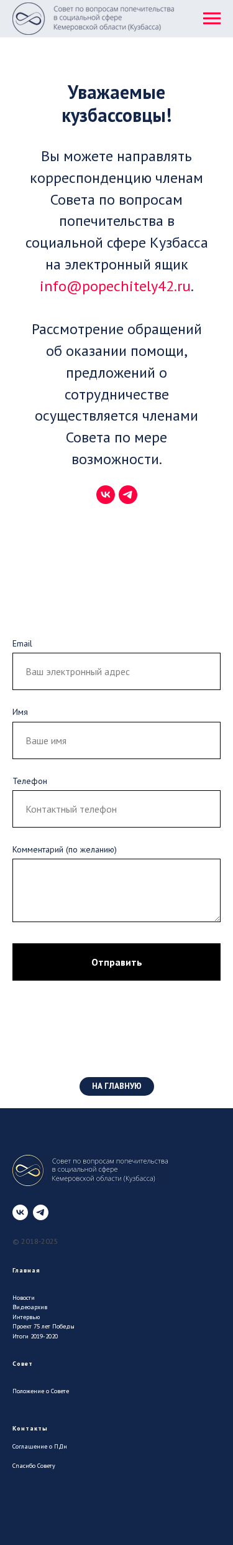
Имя (20, 711)
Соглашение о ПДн (39, 1446)
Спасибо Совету (33, 1466)
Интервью (26, 1317)
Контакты (30, 1428)
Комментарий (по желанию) (64, 849)
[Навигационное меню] (212, 18)
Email (22, 643)
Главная (26, 1270)
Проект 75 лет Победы (43, 1326)
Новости (23, 1298)
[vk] (105, 494)
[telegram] (128, 494)
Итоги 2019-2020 (35, 1336)
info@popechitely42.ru (115, 286)
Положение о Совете (40, 1391)
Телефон (29, 781)
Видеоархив (29, 1307)
